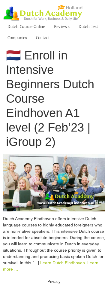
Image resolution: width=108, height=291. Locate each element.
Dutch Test (88, 26)
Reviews (62, 26)
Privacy (54, 281)
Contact (43, 37)
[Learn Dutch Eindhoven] (54, 156)
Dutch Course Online (26, 26)
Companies (17, 37)
